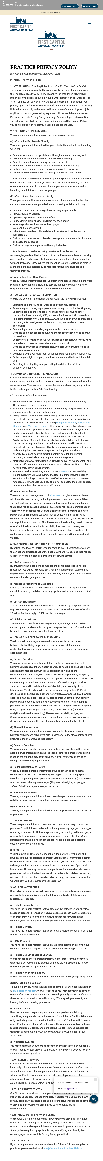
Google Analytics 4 (66, 422)
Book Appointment (51, 12)
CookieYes (56, 495)
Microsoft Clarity (37, 426)
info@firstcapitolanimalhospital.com (29, 5)
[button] (94, 1099)
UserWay (64, 471)
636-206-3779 (8, 5)
